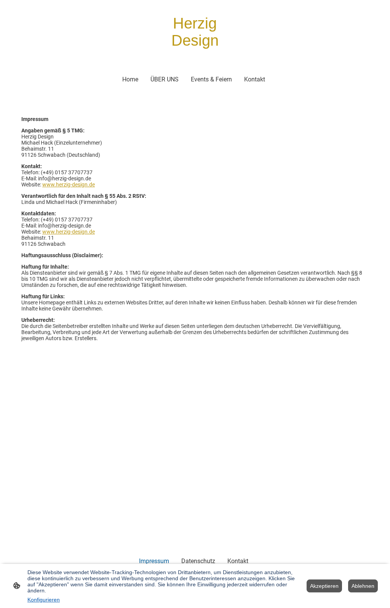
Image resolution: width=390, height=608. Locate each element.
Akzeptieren (324, 586)
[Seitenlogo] (195, 56)
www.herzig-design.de (68, 184)
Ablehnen (363, 586)
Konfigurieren (43, 600)
